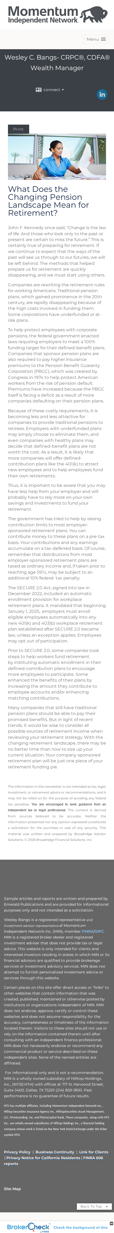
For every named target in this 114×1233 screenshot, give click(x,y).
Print (18, 129)
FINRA (88, 931)
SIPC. (99, 931)
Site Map (12, 1188)
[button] (96, 39)
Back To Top (92, 1206)
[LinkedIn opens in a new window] (102, 98)
